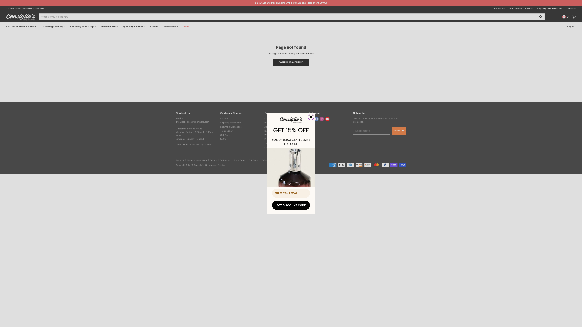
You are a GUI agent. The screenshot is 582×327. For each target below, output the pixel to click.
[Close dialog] (311, 117)
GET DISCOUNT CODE (291, 205)
